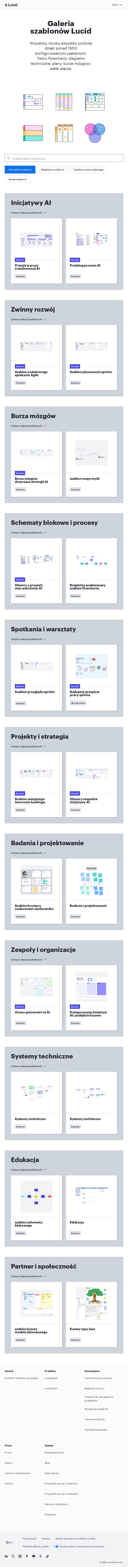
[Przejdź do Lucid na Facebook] (26, 1556)
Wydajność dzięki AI (96, 1408)
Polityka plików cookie (36, 1546)
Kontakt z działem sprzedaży (21, 1377)
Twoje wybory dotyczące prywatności (82, 1546)
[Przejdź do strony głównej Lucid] (15, 5)
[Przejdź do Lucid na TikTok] (47, 1556)
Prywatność (30, 1538)
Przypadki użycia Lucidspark (61, 1493)
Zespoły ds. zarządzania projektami (99, 1398)
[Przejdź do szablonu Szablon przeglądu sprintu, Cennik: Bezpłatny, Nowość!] (36, 678)
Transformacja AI (95, 1419)
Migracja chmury (95, 1388)
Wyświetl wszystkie (96, 1429)
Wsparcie (50, 1514)
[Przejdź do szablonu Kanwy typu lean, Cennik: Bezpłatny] (91, 1314)
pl (11, 1542)
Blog (47, 1462)
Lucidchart (51, 1388)
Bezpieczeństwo (54, 1452)
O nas (8, 1452)
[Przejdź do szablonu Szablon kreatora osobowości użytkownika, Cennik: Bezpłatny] (36, 891)
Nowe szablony (18, 179)
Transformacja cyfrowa (98, 1377)
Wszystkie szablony (20, 169)
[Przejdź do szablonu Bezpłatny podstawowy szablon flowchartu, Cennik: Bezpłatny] (91, 570)
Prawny (46, 1538)
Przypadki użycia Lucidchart (61, 1483)
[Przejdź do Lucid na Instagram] (20, 1556)
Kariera (9, 1483)
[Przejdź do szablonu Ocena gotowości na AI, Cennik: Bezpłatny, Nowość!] (36, 997)
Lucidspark (51, 1377)
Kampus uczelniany (56, 1504)
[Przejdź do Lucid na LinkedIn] (6, 1556)
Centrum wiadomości (17, 1473)
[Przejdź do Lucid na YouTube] (33, 1556)
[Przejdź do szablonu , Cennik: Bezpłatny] (91, 891)
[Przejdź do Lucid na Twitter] (13, 1556)
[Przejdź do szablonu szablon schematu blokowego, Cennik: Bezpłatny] (36, 1208)
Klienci (8, 1462)
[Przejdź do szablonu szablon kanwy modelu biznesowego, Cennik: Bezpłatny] (36, 1314)
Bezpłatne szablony (52, 169)
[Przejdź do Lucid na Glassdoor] (40, 1556)
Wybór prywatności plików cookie (75, 1538)
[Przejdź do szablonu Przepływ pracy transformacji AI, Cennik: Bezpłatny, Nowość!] (36, 250)
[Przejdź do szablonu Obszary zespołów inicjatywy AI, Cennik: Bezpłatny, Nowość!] (91, 784)
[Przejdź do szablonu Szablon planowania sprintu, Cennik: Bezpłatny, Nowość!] (91, 357)
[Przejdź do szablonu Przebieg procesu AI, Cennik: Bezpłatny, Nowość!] (91, 250)
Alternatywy (52, 1473)
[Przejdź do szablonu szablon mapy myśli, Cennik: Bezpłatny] (91, 464)
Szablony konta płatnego (89, 169)
